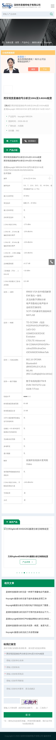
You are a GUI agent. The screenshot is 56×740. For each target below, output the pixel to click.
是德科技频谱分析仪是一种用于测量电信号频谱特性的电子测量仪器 (29, 592)
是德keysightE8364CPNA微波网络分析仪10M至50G (29, 619)
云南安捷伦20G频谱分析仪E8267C (29, 556)
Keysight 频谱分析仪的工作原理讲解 (22, 632)
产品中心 (25, 42)
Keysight (48, 42)
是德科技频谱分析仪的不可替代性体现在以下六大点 (29, 612)
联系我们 (32, 141)
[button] (17, 572)
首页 (17, 42)
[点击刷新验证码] (29, 702)
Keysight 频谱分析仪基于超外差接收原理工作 (26, 598)
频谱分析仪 (37, 42)
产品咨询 (14, 141)
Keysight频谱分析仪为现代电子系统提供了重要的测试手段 (29, 605)
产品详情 (27, 562)
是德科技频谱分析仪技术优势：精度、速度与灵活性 (29, 625)
